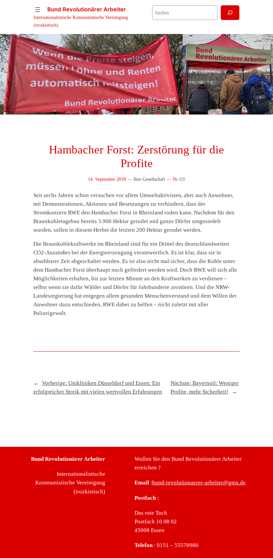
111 (182, 179)
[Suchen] (230, 12)
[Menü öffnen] (38, 10)
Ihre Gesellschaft (149, 179)
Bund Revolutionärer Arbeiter (86, 9)
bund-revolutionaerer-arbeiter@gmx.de (199, 482)
